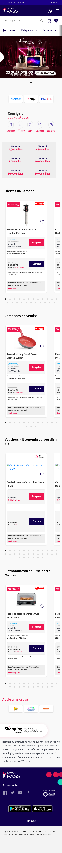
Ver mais (31, 821)
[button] (31, 82)
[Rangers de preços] (15, 148)
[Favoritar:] (42, 222)
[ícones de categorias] (11, 125)
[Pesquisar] (41, 21)
